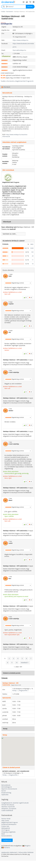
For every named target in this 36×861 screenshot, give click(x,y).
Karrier (3, 791)
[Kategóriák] (23, 2)
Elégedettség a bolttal (17, 283)
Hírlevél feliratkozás (7, 805)
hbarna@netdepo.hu (19, 50)
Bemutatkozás (5, 785)
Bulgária (27, 845)
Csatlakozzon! (7, 840)
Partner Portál (5, 819)
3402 (31, 244)
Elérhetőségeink (6, 787)
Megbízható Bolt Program (9, 822)
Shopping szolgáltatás (8, 832)
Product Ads (5, 826)
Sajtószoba (4, 794)
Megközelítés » (24, 690)
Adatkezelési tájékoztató (9, 852)
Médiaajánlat (5, 828)
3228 (31, 248)
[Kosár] (30, 2)
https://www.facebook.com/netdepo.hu (23, 45)
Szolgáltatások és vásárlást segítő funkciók (15, 803)
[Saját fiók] (33, 2)
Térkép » (15, 690)
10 (32, 264)
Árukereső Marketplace (8, 824)
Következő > (25, 662)
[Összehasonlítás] (26, 2)
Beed (3, 834)
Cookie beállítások (7, 810)
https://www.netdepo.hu (20, 40)
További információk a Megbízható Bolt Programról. (17, 81)
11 (32, 260)
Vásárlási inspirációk (8, 807)
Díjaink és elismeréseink (9, 789)
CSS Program (5, 830)
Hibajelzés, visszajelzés (8, 808)
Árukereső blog (6, 793)
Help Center (5, 820)
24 (32, 256)
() (26, 297)
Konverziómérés (6, 836)
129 (32, 252)
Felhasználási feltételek (25, 852)
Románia (7, 847)
